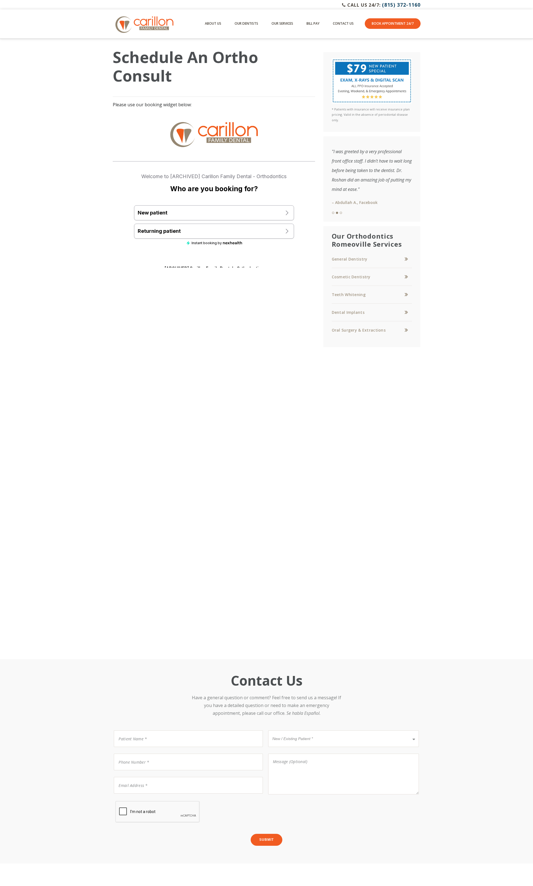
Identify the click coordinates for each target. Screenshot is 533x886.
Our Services (282, 23)
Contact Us (343, 23)
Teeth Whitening (349, 294)
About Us (213, 23)
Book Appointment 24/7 (393, 23)
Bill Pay (313, 23)
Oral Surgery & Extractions (359, 330)
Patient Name (129, 730)
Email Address (129, 776)
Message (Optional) (286, 753)
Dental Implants (348, 312)
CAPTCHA (124, 800)
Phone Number (130, 753)
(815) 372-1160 (401, 4)
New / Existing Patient (288, 730)
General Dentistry (350, 259)
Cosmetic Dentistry (351, 276)
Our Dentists (246, 23)
